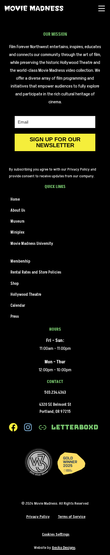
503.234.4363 (55, 392)
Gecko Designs (63, 547)
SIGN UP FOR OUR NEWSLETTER (55, 142)
